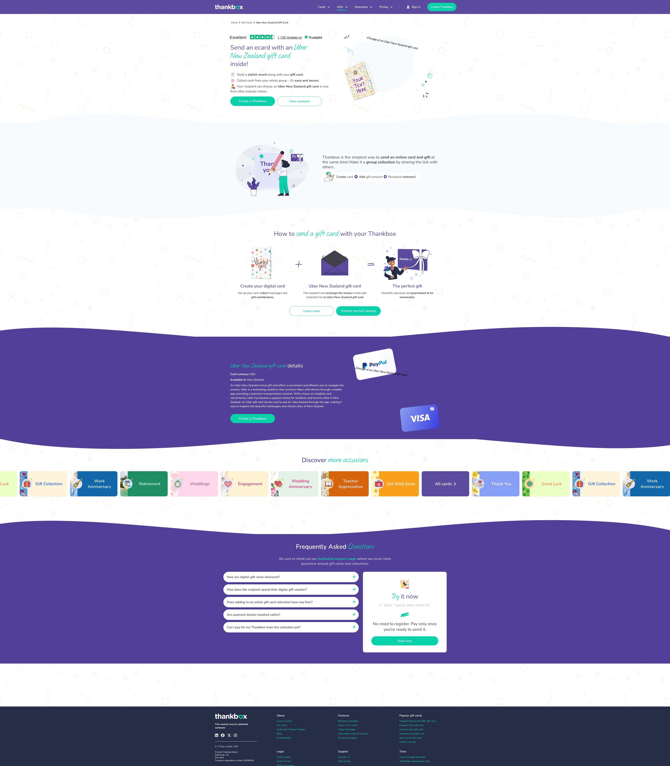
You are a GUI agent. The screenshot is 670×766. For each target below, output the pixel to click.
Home (234, 22)
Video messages (347, 729)
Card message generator (412, 757)
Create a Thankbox (252, 101)
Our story (282, 725)
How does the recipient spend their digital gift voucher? (267, 589)
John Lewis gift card (410, 737)
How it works (284, 721)
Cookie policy (284, 757)
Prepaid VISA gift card (411, 725)
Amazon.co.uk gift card (411, 733)
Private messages (347, 737)
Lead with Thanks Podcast (291, 729)
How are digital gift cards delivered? (253, 577)
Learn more (311, 311)
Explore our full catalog (358, 311)
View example (299, 101)
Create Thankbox (442, 7)
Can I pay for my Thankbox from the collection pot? (264, 627)
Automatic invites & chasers (353, 733)
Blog (279, 733)
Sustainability (284, 737)
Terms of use (284, 761)
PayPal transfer (407, 742)
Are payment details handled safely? (253, 615)
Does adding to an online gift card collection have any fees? (269, 602)
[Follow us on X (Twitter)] (229, 735)
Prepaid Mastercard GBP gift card (417, 721)
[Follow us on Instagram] (235, 735)
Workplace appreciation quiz (414, 761)
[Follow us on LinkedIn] (216, 735)
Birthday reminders (348, 721)
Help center (344, 761)
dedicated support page (337, 558)
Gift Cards (246, 22)
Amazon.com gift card (411, 729)
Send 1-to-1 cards (348, 725)
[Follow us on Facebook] (222, 735)
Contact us (344, 757)
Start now (405, 641)
